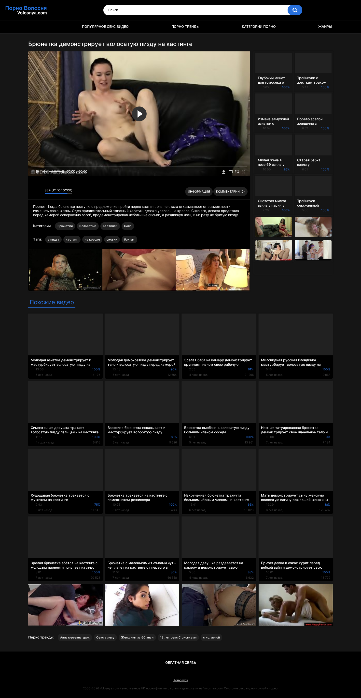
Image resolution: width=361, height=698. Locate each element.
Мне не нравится (39, 191)
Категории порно (259, 26)
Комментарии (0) (230, 191)
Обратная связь (180, 662)
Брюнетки (65, 226)
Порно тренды (185, 26)
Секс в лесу (105, 637)
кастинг (72, 239)
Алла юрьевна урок (75, 637)
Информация (199, 191)
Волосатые (87, 226)
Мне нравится (33, 191)
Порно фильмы (34, 26)
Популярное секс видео (105, 26)
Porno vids (180, 680)
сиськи (112, 239)
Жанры (325, 26)
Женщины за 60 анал (137, 637)
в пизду (53, 239)
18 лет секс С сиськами (178, 637)
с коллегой (211, 637)
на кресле (92, 239)
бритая (129, 239)
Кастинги (110, 226)
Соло (128, 226)
